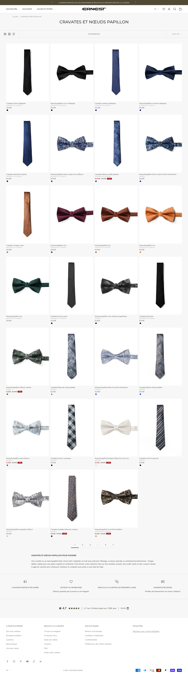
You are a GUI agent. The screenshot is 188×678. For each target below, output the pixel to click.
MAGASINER (27, 9)
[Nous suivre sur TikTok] (34, 661)
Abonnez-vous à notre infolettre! (146, 631)
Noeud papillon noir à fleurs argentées (111, 316)
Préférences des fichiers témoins (98, 644)
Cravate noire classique (16, 103)
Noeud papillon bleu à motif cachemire (111, 387)
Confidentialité (91, 640)
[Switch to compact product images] (14, 34)
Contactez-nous (50, 635)
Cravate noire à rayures (148, 458)
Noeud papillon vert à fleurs (17, 458)
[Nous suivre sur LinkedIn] (40, 661)
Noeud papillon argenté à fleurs (19, 529)
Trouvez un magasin (52, 631)
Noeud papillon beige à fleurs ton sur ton (112, 458)
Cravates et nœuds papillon (31, 17)
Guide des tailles (51, 640)
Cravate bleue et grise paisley (63, 387)
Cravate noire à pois (59, 316)
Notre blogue (11, 644)
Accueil (15, 17)
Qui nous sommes (13, 631)
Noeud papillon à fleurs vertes (18, 387)
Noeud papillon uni (58, 245)
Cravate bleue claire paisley (150, 387)
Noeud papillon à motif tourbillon (108, 529)
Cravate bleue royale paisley (107, 174)
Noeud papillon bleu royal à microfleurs (67, 174)
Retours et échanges (93, 631)
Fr (155, 9)
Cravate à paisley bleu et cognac (64, 529)
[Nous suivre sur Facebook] (7, 661)
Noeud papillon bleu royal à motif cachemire (157, 174)
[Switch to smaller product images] (9, 34)
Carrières (10, 640)
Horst (8, 389)
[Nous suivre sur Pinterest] (20, 661)
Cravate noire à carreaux (61, 458)
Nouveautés (11, 9)
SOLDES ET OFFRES (44, 9)
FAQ (45, 648)
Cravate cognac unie (15, 245)
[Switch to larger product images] (5, 34)
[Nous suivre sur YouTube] (27, 661)
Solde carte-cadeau (52, 652)
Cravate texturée (146, 316)
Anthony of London (14, 105)
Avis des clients (12, 648)
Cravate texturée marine (16, 174)
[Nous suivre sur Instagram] (14, 661)
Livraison (47, 644)
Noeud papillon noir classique (63, 103)
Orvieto (142, 176)
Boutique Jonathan (13, 635)
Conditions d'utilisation (94, 635)
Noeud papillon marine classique (153, 103)
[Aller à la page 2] (113, 545)
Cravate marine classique (105, 103)
